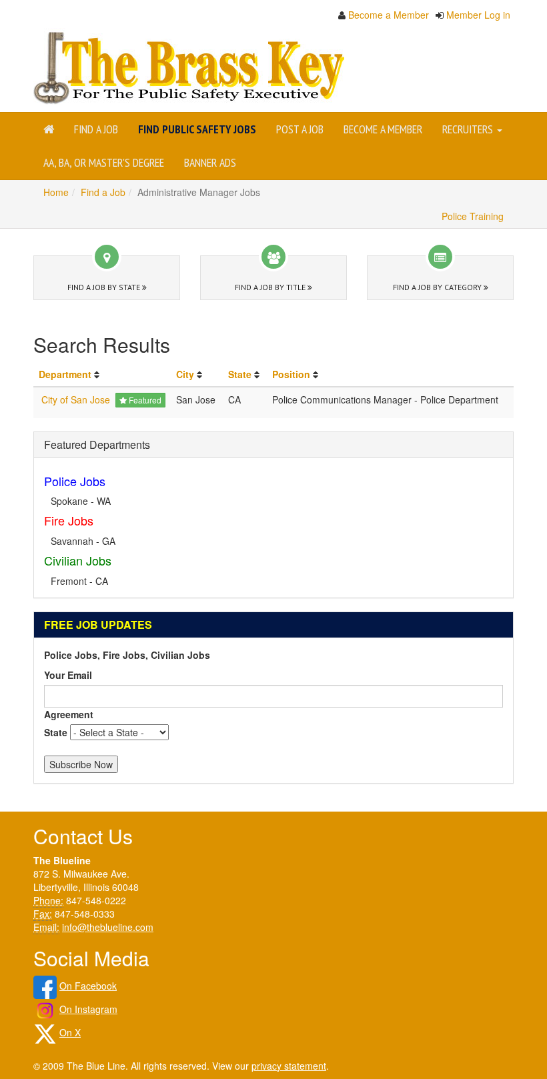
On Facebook (88, 985)
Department (65, 374)
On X (70, 1032)
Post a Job (300, 129)
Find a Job (96, 129)
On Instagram (88, 1009)
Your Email (68, 675)
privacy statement (288, 1065)
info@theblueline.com (107, 927)
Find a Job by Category (438, 287)
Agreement (68, 714)
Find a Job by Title (271, 287)
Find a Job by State (104, 287)
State (239, 374)
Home (56, 192)
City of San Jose (75, 399)
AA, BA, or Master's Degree (103, 162)
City (185, 374)
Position (291, 374)
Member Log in (478, 14)
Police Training (473, 216)
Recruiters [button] (469, 129)
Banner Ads (210, 162)
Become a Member (388, 14)
